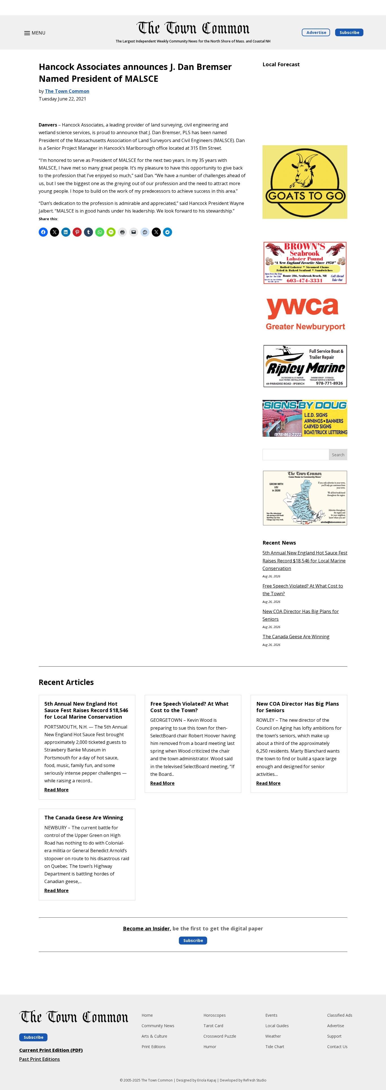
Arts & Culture (154, 1036)
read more (56, 790)
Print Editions (154, 1046)
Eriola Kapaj (206, 1080)
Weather (273, 1036)
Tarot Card (213, 1025)
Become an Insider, (147, 928)
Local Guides (277, 1025)
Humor (209, 1046)
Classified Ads (339, 1015)
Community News (158, 1025)
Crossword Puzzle (219, 1036)
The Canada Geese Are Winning (296, 636)
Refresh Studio (254, 1080)
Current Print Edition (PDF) (51, 1050)
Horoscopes (214, 1015)
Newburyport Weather (305, 132)
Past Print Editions (39, 1059)
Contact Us (337, 1046)
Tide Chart (274, 1046)
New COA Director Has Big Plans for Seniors (297, 707)
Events (271, 1015)
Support (334, 1036)
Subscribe (349, 32)
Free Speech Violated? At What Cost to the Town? (189, 707)
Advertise (316, 32)
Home (147, 1015)
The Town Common (67, 91)
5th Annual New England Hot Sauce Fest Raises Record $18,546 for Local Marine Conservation (305, 560)
